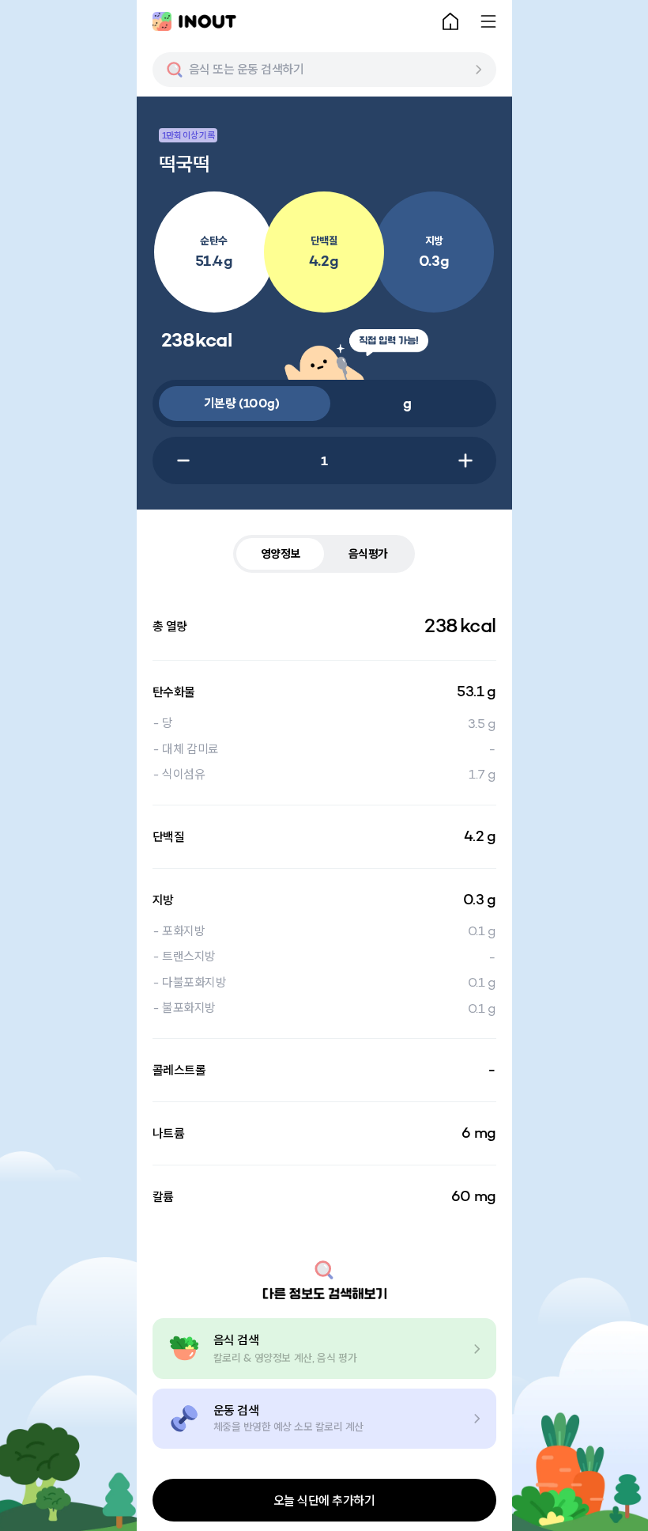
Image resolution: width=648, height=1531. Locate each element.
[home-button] (450, 21)
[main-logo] (194, 21)
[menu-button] (488, 21)
